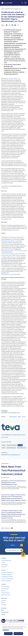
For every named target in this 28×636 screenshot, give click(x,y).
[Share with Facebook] (12, 25)
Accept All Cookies (18, 633)
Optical (23, 416)
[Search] (22, 2)
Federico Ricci (18, 253)
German (20, 445)
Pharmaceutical (13, 416)
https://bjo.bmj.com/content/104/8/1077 (11, 274)
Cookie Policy (5, 630)
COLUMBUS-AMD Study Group (8, 257)
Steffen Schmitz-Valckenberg (19, 255)
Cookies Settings (8, 633)
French (3, 447)
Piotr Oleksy (11, 253)
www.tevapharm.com (6, 219)
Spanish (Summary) (12, 445)
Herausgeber (13, 237)
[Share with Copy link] (18, 25)
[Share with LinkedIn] (6, 25)
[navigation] (25, 3)
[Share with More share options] (21, 25)
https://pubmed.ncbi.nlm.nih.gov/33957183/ (11, 265)
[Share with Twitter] (9, 25)
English (3, 445)
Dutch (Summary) (21, 447)
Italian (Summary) (11, 447)
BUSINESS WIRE (13, 78)
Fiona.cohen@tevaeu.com (14, 412)
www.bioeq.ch (15, 230)
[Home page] (6, 3)
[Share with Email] (15, 25)
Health (19, 416)
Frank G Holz (5, 253)
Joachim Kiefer (8, 255)
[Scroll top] (23, 555)
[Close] (25, 627)
